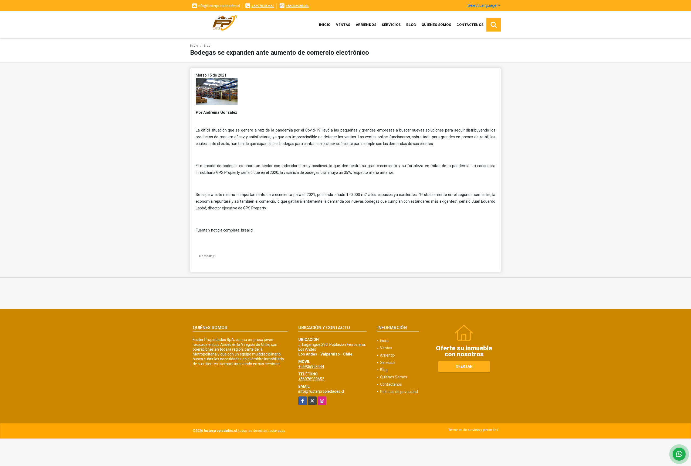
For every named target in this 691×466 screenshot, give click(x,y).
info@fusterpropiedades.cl (321, 391)
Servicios (391, 25)
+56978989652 (263, 6)
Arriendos (366, 25)
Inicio (325, 25)
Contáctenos (470, 25)
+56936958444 (297, 6)
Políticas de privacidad (399, 391)
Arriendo (387, 355)
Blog (411, 25)
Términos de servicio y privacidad (473, 430)
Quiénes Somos (436, 25)
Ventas (343, 25)
